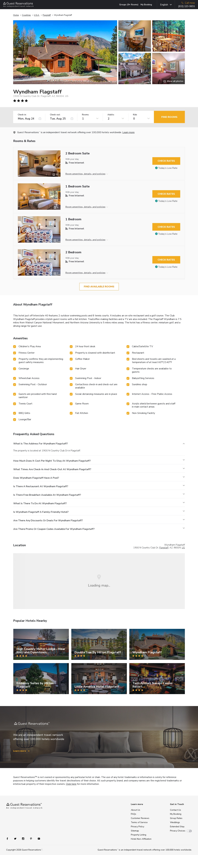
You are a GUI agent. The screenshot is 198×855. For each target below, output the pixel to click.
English (164, 4)
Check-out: (55, 114)
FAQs (133, 814)
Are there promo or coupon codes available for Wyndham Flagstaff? (54, 529)
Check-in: (22, 114)
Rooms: (85, 114)
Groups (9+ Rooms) (128, 4)
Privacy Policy (137, 826)
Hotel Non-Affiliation (141, 838)
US (183, 547)
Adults (111, 114)
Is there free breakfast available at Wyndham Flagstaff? (47, 495)
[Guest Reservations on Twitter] (15, 838)
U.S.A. (36, 15)
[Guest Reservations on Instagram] (23, 838)
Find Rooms (169, 117)
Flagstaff (47, 15)
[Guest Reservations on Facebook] (9, 838)
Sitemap (135, 830)
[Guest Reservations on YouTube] (37, 838)
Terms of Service (139, 822)
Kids (135, 114)
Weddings (175, 822)
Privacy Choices (177, 830)
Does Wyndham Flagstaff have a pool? (36, 478)
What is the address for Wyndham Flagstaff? (40, 443)
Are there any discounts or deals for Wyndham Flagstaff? (48, 520)
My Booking (146, 4)
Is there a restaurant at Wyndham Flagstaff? (40, 486)
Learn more (128, 132)
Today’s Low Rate (167, 168)
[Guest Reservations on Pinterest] (31, 838)
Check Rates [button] (166, 161)
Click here (71, 784)
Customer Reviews (140, 818)
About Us (135, 809)
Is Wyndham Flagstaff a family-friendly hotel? (41, 512)
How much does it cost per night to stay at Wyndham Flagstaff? (52, 461)
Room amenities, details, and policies (85, 173)
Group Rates (176, 818)
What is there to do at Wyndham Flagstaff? (40, 503)
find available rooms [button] (99, 286)
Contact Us (175, 809)
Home (16, 15)
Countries (26, 15)
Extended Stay (177, 826)
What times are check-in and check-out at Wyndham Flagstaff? (52, 469)
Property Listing (138, 834)
